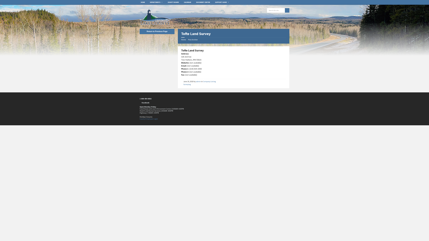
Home (143, 2)
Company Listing (209, 81)
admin (198, 81)
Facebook (145, 103)
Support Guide (221, 2)
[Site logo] (156, 24)
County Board (173, 2)
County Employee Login (149, 119)
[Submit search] (287, 10)
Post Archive (193, 40)
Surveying (187, 84)
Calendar (187, 2)
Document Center (203, 2)
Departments (155, 2)
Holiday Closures (146, 117)
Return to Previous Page (157, 31)
